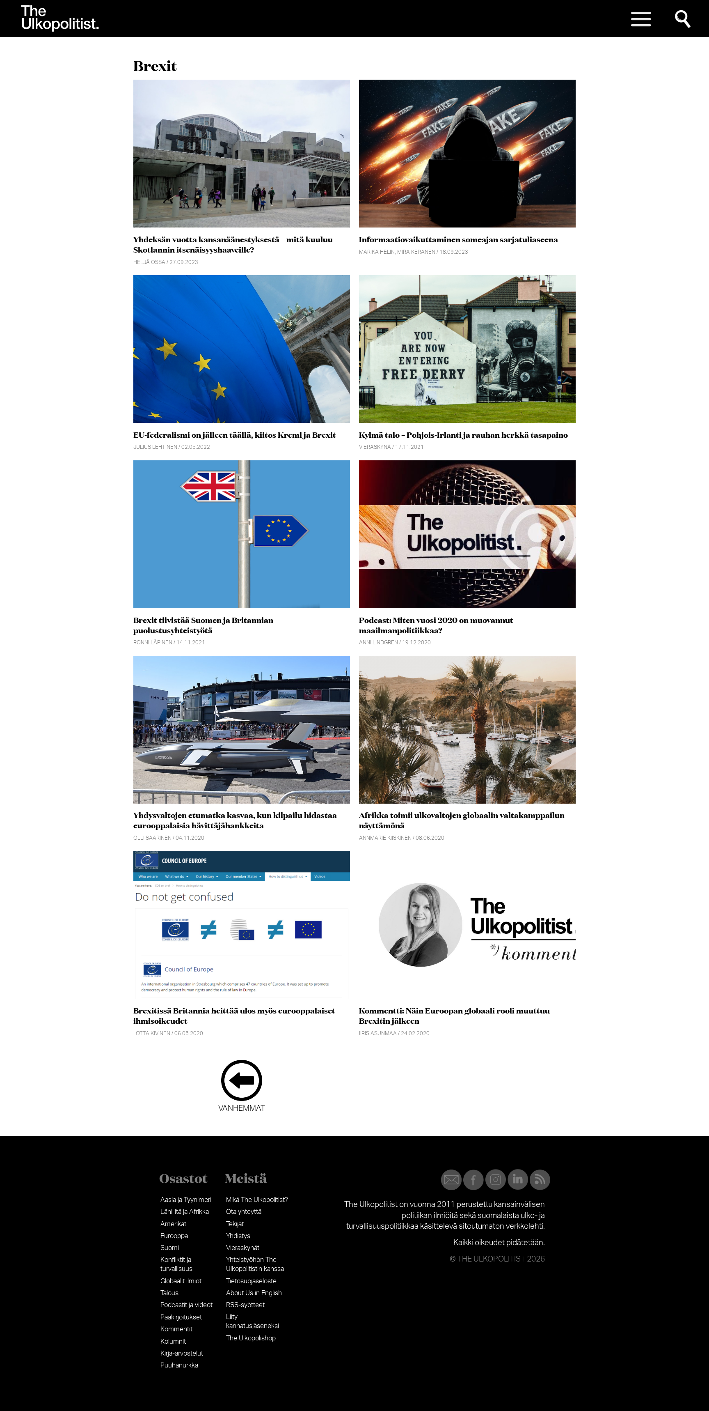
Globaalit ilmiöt (180, 1281)
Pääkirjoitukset (181, 1317)
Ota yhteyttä (243, 1212)
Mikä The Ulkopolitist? (257, 1200)
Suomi (169, 1248)
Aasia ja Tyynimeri (185, 1200)
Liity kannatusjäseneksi (252, 1321)
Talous (169, 1293)
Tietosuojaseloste (251, 1281)
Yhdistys (238, 1236)
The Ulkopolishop (251, 1338)
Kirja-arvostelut (181, 1353)
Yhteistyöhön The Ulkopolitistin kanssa (255, 1264)
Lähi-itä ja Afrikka (184, 1212)
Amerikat (173, 1224)
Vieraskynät (242, 1248)
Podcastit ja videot (186, 1305)
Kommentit (176, 1329)
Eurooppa (174, 1236)
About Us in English (254, 1293)
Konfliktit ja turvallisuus (176, 1264)
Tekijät (235, 1224)
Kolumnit (173, 1341)
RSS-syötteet (245, 1305)
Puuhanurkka (179, 1365)
